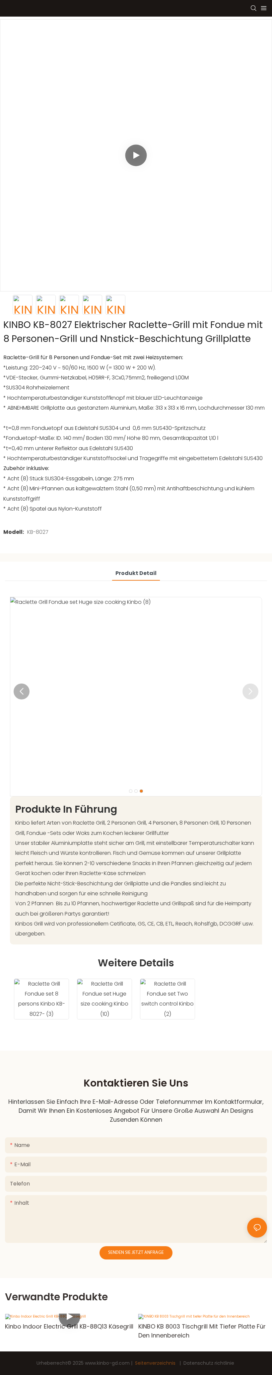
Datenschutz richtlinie (209, 1363)
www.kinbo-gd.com (108, 1363)
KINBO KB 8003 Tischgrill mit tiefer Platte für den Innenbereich (202, 1330)
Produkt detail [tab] (136, 573)
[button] (22, 691)
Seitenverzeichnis (155, 1363)
